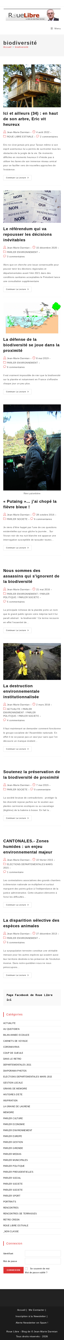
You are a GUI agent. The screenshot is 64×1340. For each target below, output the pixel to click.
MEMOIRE (8, 1112)
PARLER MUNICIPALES (15, 1160)
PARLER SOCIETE (17, 519)
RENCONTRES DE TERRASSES (20, 1213)
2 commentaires (49, 136)
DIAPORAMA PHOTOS (15, 1071)
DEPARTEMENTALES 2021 (17, 1065)
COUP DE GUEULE (13, 1053)
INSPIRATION (10, 1100)
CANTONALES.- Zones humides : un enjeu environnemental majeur (27, 846)
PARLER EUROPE (12, 1136)
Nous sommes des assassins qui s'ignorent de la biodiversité (31, 576)
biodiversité (21, 47)
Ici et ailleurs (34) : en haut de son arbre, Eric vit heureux (30, 118)
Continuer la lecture (19, 178)
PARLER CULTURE (13, 1118)
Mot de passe (10, 1261)
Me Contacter (36, 1310)
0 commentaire (42, 789)
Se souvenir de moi (40, 1268)
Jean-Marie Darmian (18, 132)
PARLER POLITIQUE (14, 1166)
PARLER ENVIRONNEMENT (22, 252)
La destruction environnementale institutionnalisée (21, 691)
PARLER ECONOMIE (14, 1124)
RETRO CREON (11, 1219)
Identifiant (8, 1253)
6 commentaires (16, 367)
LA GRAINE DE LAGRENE (16, 1106)
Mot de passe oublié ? (36, 1272)
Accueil (21, 1310)
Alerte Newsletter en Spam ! (32, 1322)
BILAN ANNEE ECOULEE (16, 1035)
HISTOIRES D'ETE (13, 1094)
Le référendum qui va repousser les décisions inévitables (27, 234)
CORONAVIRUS (11, 1047)
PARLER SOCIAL (12, 1178)
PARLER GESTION (13, 1142)
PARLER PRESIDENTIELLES (18, 1172)
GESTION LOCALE (13, 1083)
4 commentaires (16, 720)
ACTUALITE (13, 709)
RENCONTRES (11, 1208)
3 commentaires (16, 256)
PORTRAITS (9, 1201)
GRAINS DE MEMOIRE (15, 1088)
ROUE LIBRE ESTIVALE (20, 136)
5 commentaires (16, 601)
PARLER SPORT (12, 1196)
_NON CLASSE (11, 1231)
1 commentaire (15, 872)
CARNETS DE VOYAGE (15, 1041)
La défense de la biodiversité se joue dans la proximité (31, 345)
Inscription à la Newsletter (31, 1316)
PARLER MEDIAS (12, 1154)
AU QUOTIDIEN (11, 1029)
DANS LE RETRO (12, 1059)
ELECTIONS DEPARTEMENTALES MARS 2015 (27, 1076)
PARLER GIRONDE (13, 1148)
